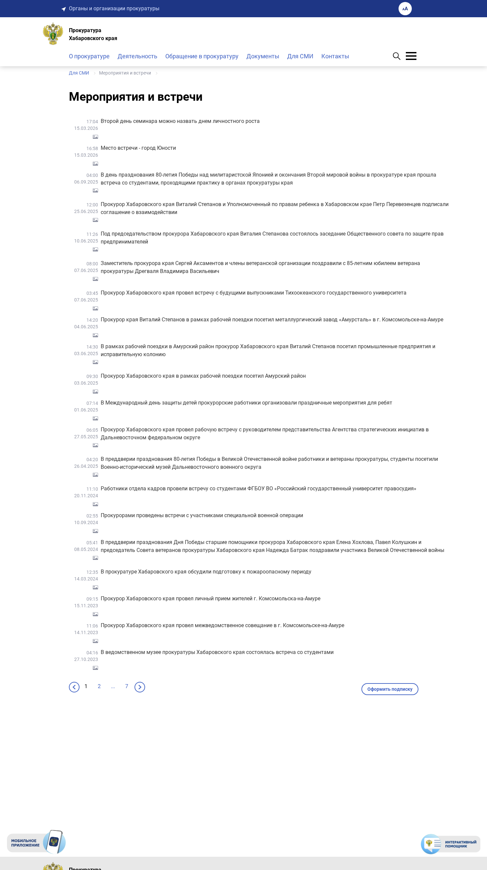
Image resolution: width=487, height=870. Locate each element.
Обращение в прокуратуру (202, 56)
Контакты (335, 56)
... (113, 686)
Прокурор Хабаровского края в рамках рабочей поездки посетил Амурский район (203, 376)
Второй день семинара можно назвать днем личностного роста (180, 121)
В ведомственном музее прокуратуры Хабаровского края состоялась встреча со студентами (217, 652)
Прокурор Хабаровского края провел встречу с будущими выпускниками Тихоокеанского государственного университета (253, 293)
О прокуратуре (89, 56)
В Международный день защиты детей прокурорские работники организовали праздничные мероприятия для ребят (246, 403)
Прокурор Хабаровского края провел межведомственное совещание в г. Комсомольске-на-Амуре (222, 625)
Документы (262, 56)
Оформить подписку (389, 689)
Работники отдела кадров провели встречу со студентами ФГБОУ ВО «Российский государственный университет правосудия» (258, 488)
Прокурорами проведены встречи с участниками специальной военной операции (202, 515)
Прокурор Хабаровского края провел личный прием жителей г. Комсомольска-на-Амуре (210, 598)
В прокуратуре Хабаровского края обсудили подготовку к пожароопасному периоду (206, 572)
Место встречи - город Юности (138, 148)
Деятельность (137, 56)
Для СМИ (300, 56)
